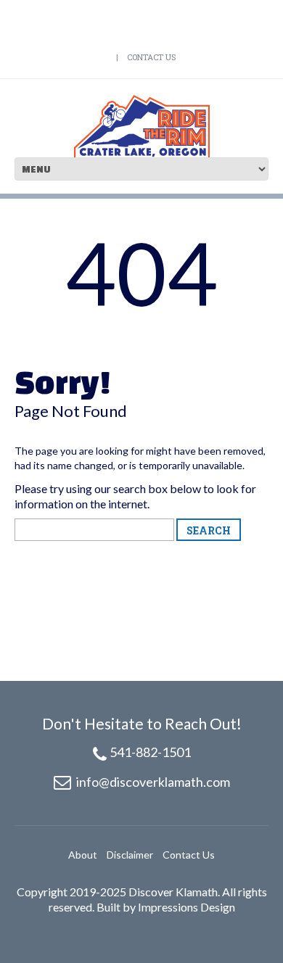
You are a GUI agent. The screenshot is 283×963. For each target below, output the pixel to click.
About (82, 854)
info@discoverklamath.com (153, 782)
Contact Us (151, 56)
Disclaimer (130, 854)
